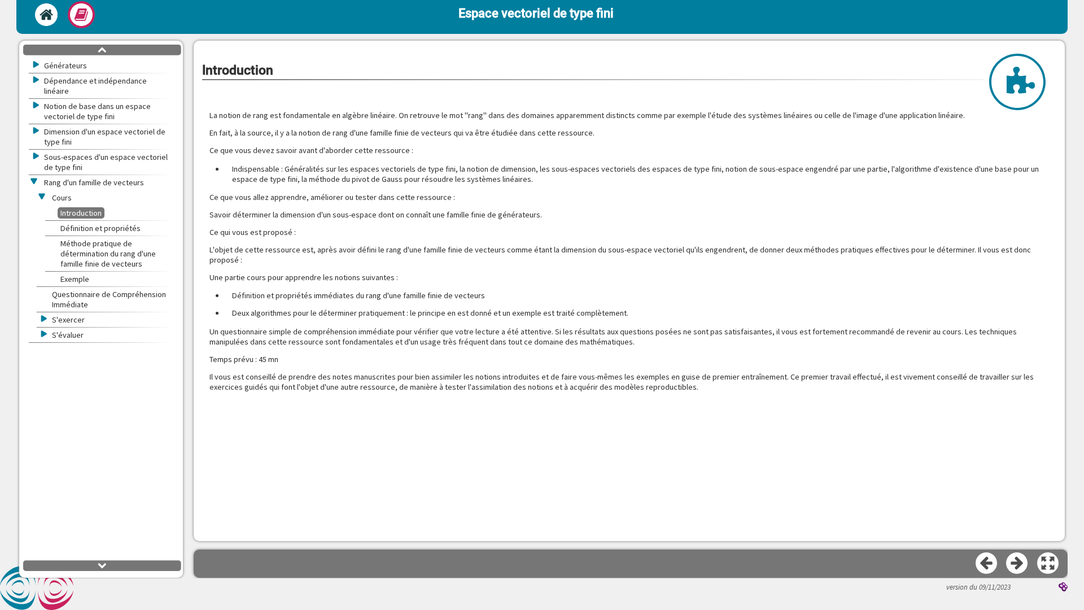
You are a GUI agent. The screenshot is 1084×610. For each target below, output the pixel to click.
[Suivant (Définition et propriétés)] (1017, 563)
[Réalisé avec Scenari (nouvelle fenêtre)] (1063, 588)
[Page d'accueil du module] (46, 14)
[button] (1048, 563)
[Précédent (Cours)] (987, 563)
